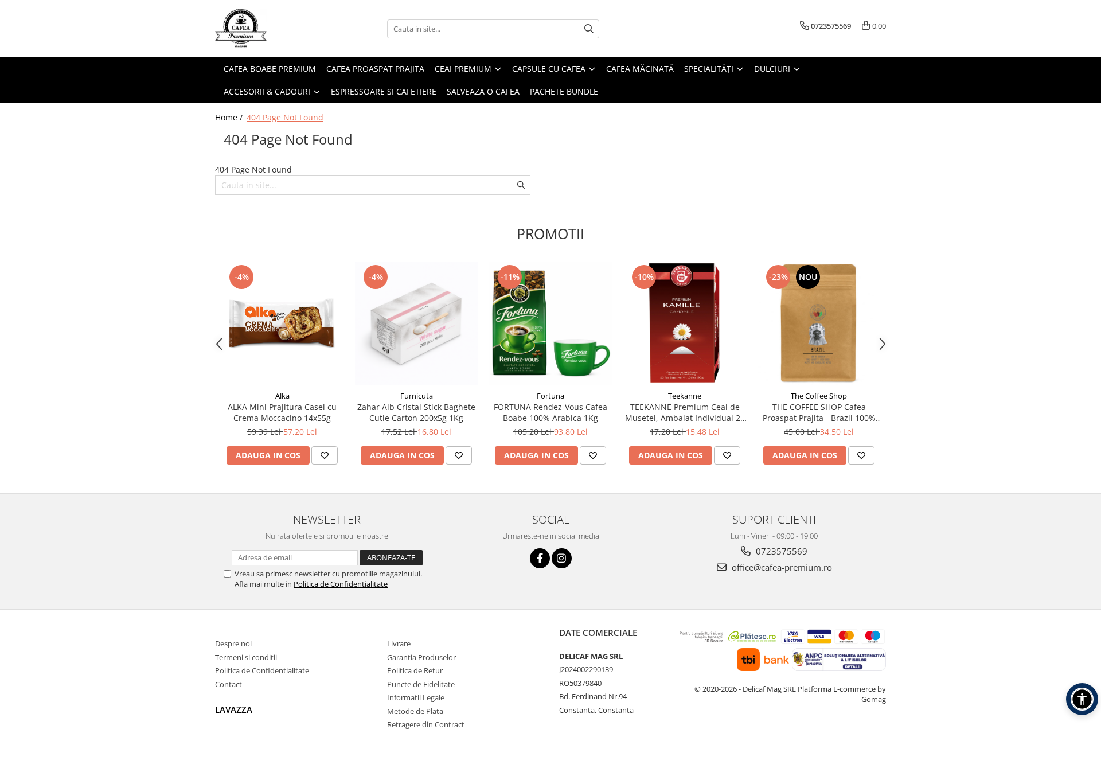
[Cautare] (589, 28)
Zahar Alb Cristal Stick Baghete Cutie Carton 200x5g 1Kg (416, 412)
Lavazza (233, 709)
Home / (230, 117)
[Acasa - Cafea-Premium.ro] (272, 29)
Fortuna (550, 396)
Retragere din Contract (425, 724)
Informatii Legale (415, 697)
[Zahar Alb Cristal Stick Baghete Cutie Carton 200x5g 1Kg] (416, 323)
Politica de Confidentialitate (341, 584)
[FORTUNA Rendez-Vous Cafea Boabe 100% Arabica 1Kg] (550, 323)
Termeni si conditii (246, 657)
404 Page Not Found (285, 117)
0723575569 (780, 551)
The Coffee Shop (819, 396)
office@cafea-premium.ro (780, 567)
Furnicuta (416, 396)
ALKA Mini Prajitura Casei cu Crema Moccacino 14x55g (282, 412)
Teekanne (684, 396)
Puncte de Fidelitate (421, 684)
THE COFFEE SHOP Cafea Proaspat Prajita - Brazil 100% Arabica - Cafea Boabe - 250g (819, 412)
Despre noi (233, 643)
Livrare (399, 643)
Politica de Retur (415, 670)
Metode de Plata (415, 711)
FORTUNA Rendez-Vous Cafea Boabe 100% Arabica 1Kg (550, 412)
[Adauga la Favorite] (324, 455)
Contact (228, 684)
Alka (282, 396)
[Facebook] (540, 558)
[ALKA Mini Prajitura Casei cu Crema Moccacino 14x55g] (282, 323)
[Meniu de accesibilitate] (1082, 699)
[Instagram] (562, 558)
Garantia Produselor (421, 657)
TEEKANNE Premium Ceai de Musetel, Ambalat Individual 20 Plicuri (685, 412)
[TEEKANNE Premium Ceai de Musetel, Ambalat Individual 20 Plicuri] (684, 323)
